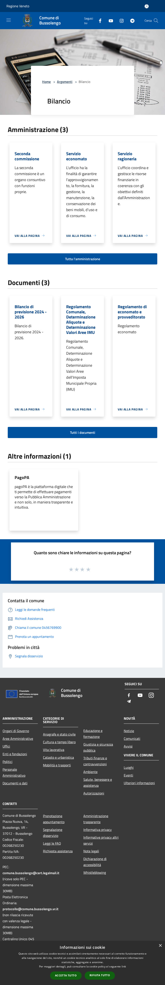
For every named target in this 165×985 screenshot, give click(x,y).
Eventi (128, 775)
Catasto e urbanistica (58, 757)
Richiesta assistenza (58, 851)
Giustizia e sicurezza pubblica (98, 747)
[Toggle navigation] (8, 20)
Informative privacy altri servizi (101, 840)
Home (46, 81)
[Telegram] (130, 20)
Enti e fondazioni (15, 754)
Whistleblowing (94, 872)
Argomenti (64, 81)
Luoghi (129, 767)
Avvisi (128, 746)
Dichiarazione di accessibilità (95, 861)
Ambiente (90, 771)
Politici (7, 761)
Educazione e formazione (92, 733)
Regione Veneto (17, 6)
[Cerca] (156, 20)
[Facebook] (98, 20)
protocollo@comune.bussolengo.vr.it (30, 908)
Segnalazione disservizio (52, 832)
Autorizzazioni (93, 793)
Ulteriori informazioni (139, 782)
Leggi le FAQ (52, 843)
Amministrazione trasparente (95, 818)
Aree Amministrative (18, 738)
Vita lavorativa (53, 749)
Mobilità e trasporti (57, 765)
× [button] (160, 945)
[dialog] (82, 963)
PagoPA (22, 477)
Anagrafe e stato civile (59, 734)
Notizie (129, 730)
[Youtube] (109, 20)
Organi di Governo (16, 730)
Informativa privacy (97, 829)
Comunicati (132, 738)
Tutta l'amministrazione (82, 258)
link (124, 966)
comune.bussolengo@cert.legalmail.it (31, 872)
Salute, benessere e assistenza (97, 782)
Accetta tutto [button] (66, 975)
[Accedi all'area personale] (147, 6)
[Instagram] (120, 20)
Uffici (6, 746)
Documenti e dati (15, 783)
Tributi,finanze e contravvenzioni (95, 761)
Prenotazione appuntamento (53, 818)
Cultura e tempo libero (59, 742)
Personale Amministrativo (14, 772)
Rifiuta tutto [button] (100, 975)
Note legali (91, 851)
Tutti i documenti (82, 432)
